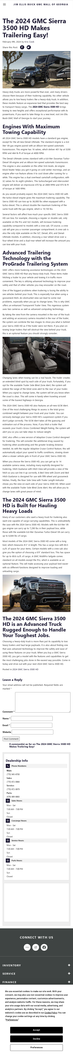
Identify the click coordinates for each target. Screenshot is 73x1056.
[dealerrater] (35, 947)
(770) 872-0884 (13, 782)
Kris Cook (29, 41)
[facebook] (44, 947)
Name (6, 718)
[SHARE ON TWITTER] (29, 47)
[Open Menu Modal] (4, 4)
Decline (36, 1039)
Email (6, 725)
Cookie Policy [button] (50, 1013)
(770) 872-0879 (13, 789)
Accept (36, 1030)
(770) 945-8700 (13, 774)
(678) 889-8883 (13, 796)
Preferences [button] (12, 1020)
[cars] (27, 947)
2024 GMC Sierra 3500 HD (25, 669)
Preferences (36, 1047)
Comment (8, 711)
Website (7, 732)
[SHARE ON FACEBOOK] (22, 47)
